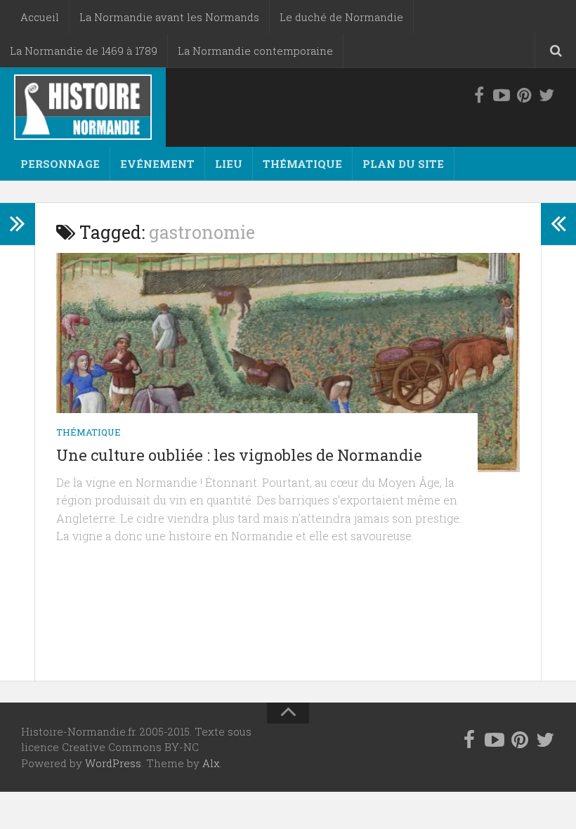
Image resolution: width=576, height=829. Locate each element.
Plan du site (403, 164)
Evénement (157, 164)
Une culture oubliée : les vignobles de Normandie (239, 455)
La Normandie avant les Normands (169, 17)
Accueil (39, 17)
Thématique (302, 164)
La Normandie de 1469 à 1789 (83, 51)
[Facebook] (479, 95)
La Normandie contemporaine (255, 51)
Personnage (60, 164)
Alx (211, 763)
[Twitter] (546, 95)
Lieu (228, 164)
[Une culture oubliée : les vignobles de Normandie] (288, 362)
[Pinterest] (524, 95)
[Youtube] (501, 95)
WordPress (113, 763)
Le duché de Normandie (341, 17)
